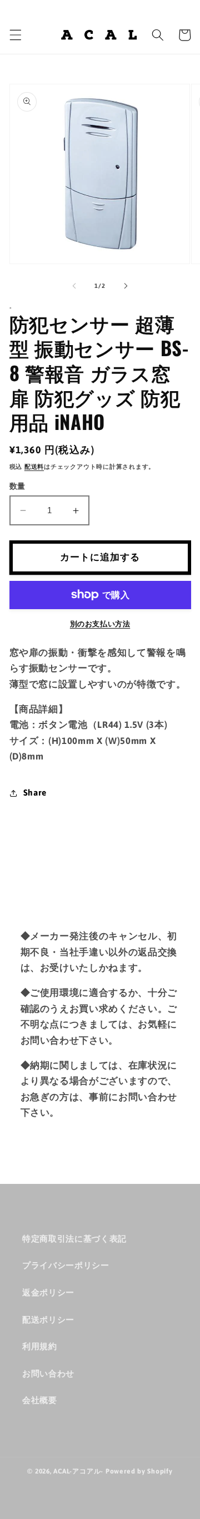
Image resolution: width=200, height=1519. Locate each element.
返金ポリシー (48, 1292)
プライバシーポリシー (65, 1265)
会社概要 (39, 1400)
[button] (15, 35)
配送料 (34, 466)
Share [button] (35, 792)
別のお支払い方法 (100, 624)
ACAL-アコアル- (78, 1471)
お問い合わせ (48, 1373)
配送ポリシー (48, 1319)
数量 (17, 486)
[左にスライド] (74, 286)
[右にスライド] (125, 286)
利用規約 (39, 1346)
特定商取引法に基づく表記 (74, 1238)
